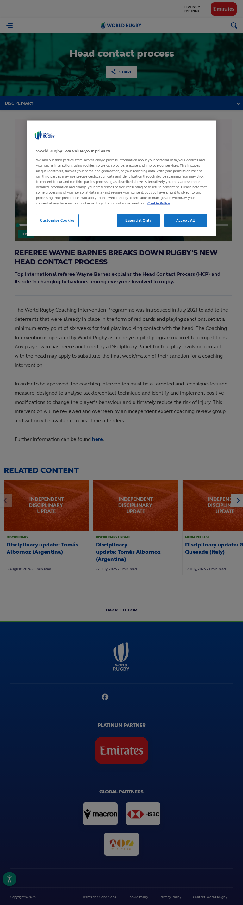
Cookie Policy (158, 203)
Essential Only (138, 220)
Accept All (185, 220)
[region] (121, 178)
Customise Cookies (57, 220)
